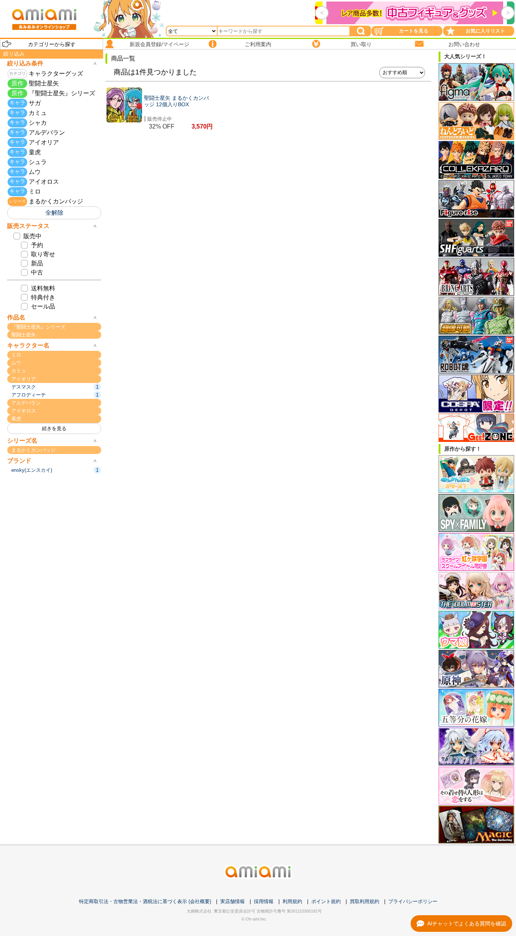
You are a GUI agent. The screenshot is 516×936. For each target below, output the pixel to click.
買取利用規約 (364, 901)
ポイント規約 (326, 901)
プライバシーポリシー (412, 901)
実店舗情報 (232, 901)
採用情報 (263, 901)
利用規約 (292, 901)
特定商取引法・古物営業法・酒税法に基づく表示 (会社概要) (145, 901)
